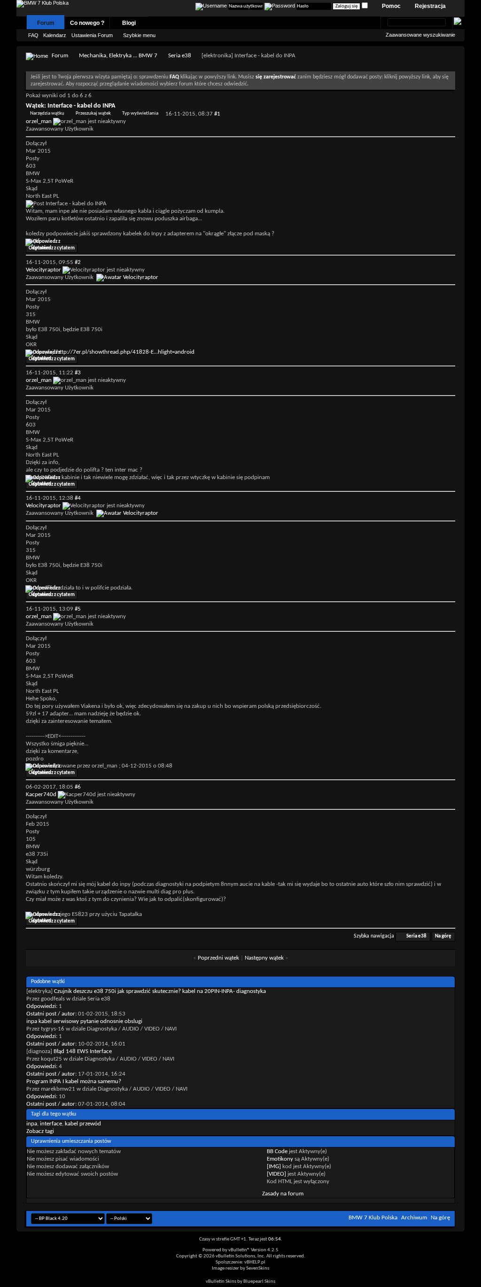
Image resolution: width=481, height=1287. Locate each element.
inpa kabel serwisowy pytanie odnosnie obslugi (84, 1021)
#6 (78, 787)
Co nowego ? (87, 23)
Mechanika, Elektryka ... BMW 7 (118, 56)
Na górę (443, 936)
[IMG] (274, 1166)
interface (51, 1124)
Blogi (129, 23)
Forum (45, 23)
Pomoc (391, 6)
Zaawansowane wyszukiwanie (420, 35)
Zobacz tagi (40, 1131)
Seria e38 (179, 56)
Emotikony (280, 1159)
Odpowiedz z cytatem (52, 248)
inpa (31, 1124)
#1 (217, 114)
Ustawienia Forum (92, 35)
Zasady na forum (282, 1194)
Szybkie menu (139, 35)
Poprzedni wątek (218, 958)
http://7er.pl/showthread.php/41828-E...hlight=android (125, 352)
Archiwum (414, 1218)
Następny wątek (264, 958)
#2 (78, 262)
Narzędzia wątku (47, 113)
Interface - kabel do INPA (81, 105)
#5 (78, 609)
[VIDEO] (276, 1174)
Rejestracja (430, 6)
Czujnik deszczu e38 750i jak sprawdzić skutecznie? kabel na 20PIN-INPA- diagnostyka (160, 991)
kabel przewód (83, 1124)
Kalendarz (54, 35)
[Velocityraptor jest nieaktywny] (127, 277)
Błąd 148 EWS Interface (83, 1051)
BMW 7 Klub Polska (373, 1218)
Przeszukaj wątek (93, 113)
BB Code (277, 1151)
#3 (78, 373)
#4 (78, 498)
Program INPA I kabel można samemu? (73, 1081)
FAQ (33, 35)
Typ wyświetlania (140, 113)
